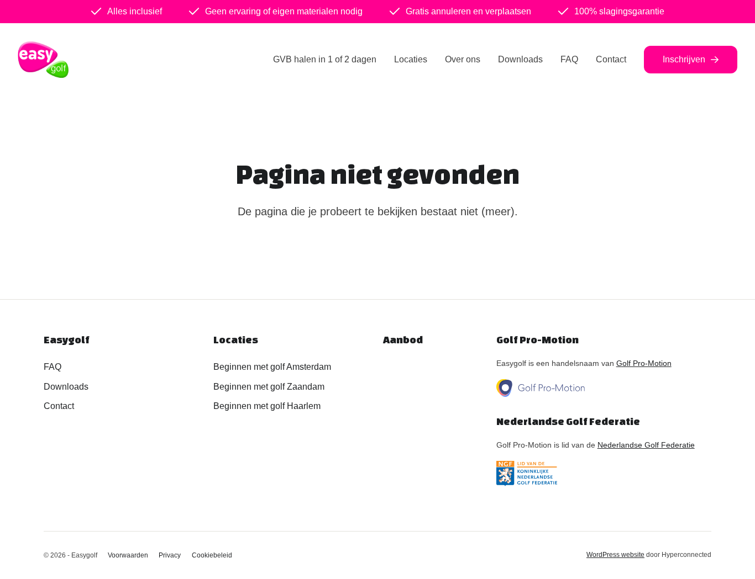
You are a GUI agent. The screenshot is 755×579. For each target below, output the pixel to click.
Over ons (462, 59)
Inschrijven (684, 59)
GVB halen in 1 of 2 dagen (324, 59)
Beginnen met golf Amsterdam (272, 366)
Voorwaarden (128, 555)
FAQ (569, 59)
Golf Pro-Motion (644, 363)
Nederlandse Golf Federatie (646, 444)
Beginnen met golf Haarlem (267, 406)
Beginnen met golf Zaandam (268, 386)
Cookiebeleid (212, 555)
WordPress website (615, 555)
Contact (611, 59)
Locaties (410, 59)
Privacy (170, 555)
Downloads (520, 59)
